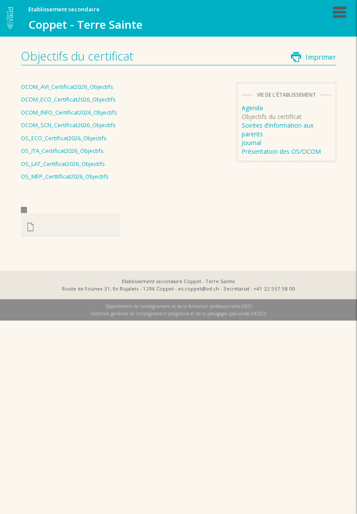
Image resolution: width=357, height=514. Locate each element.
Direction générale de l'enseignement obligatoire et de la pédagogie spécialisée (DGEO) (178, 314)
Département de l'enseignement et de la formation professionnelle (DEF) (178, 306)
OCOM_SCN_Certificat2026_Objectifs (68, 125)
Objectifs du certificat (272, 116)
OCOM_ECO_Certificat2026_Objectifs (68, 99)
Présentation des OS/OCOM (281, 151)
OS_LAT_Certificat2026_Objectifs (63, 164)
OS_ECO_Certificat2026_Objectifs (64, 138)
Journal (251, 143)
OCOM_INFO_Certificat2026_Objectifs (69, 112)
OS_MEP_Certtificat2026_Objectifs (65, 176)
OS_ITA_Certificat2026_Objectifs (62, 151)
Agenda (252, 108)
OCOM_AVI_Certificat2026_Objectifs (67, 87)
